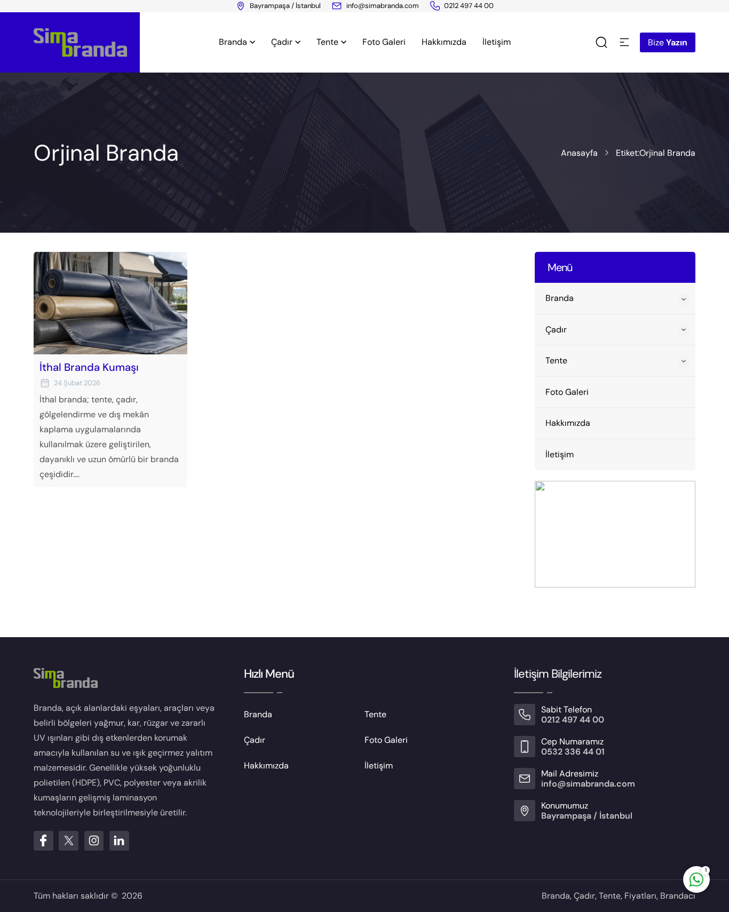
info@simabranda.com (382, 5)
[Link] (435, 6)
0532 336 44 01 (573, 751)
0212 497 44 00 (469, 5)
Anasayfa (579, 152)
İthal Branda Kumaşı (89, 367)
